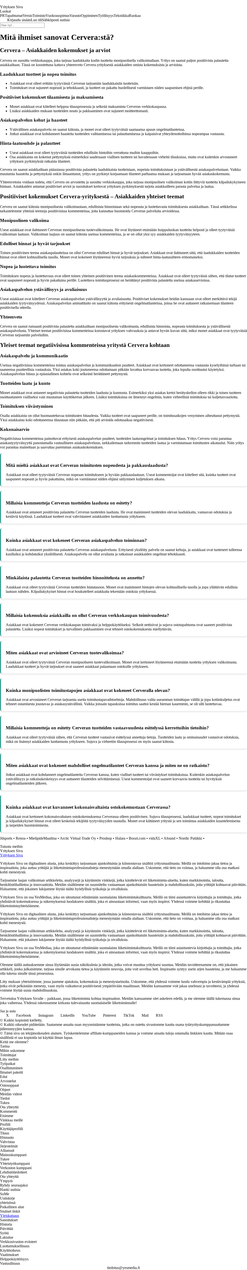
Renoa (21, 838)
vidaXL (154, 838)
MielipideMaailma (43, 838)
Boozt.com (137, 838)
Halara (120, 838)
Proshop (105, 838)
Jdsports (6, 838)
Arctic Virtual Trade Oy (78, 838)
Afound (169, 838)
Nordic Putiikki (190, 838)
